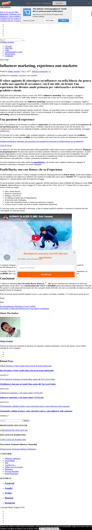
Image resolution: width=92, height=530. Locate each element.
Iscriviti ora (46, 274)
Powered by (26, 20)
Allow (64, 20)
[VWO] (32, 20)
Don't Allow (50, 20)
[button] (45, 255)
